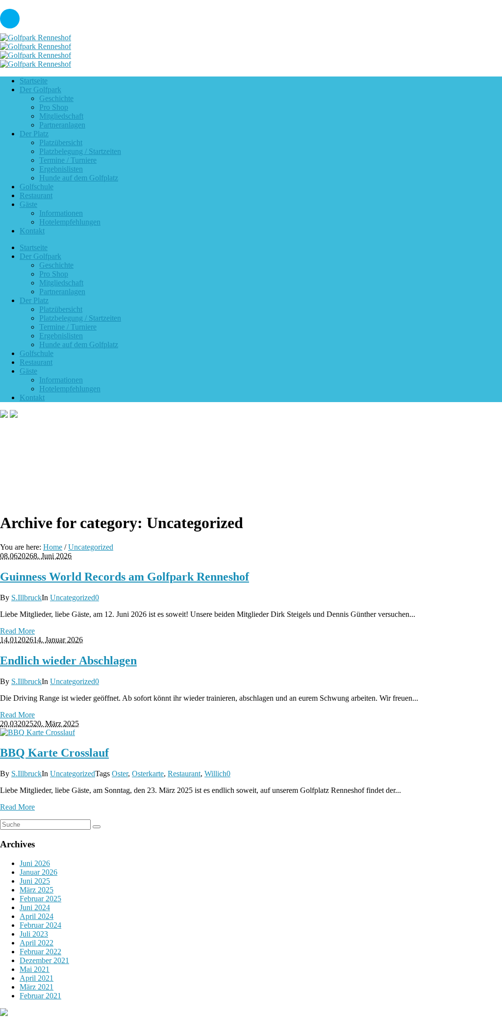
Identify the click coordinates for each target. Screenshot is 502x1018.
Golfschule (36, 353)
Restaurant (36, 362)
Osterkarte (148, 773)
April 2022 (36, 943)
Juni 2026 (35, 863)
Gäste (28, 371)
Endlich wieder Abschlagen (68, 660)
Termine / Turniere (68, 327)
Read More (17, 631)
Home (52, 547)
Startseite (34, 247)
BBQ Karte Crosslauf (54, 752)
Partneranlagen (62, 291)
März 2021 (36, 987)
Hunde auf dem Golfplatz (78, 344)
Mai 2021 (35, 969)
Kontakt (32, 397)
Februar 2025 (40, 898)
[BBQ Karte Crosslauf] (37, 732)
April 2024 (36, 916)
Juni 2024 (35, 907)
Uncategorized (90, 547)
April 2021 (36, 978)
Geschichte (56, 265)
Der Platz (34, 300)
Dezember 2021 (44, 960)
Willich (215, 773)
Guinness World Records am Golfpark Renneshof (124, 576)
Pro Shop (53, 274)
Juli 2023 (34, 934)
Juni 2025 (35, 881)
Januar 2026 (38, 872)
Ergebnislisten (61, 335)
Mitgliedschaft (61, 283)
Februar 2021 (40, 996)
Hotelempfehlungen (69, 388)
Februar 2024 (40, 925)
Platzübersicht (60, 309)
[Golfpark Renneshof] (35, 42)
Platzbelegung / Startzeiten (80, 318)
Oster (120, 773)
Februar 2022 (40, 951)
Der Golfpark (40, 256)
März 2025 (36, 890)
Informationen (61, 380)
